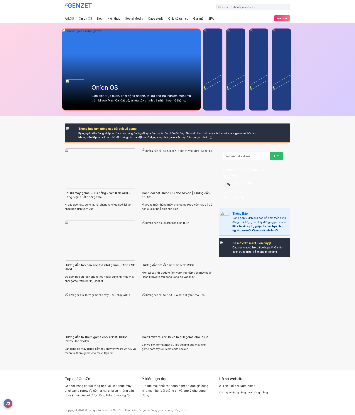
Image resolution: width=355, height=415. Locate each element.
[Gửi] (286, 7)
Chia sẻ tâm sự (178, 18)
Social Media (134, 18)
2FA (211, 18)
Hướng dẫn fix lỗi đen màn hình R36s (168, 265)
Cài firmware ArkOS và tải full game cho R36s (175, 337)
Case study (155, 18)
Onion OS (85, 18)
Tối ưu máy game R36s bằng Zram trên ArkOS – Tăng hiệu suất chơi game (99, 195)
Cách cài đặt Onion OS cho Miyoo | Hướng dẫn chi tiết (176, 195)
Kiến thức (113, 18)
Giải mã (198, 18)
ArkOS (69, 18)
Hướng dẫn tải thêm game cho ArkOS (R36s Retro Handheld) (96, 339)
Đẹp (100, 18)
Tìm (277, 156)
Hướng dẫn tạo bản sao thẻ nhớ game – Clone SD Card (100, 267)
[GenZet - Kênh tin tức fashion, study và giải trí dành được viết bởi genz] (83, 7)
